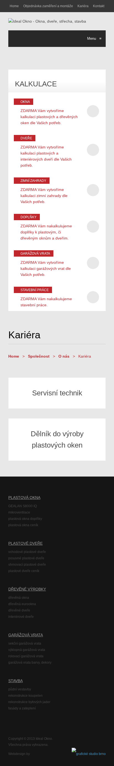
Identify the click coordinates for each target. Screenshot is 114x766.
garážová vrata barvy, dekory (29, 662)
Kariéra (83, 6)
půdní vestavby (19, 689)
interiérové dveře (21, 617)
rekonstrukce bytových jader (29, 702)
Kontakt (98, 6)
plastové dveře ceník (23, 571)
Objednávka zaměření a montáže (48, 6)
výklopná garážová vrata (26, 650)
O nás (63, 356)
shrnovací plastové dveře (27, 564)
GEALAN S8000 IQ (22, 506)
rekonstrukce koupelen (25, 696)
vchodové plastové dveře (27, 552)
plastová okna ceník (23, 525)
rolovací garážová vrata (25, 656)
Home (14, 6)
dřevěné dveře (19, 610)
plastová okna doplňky (25, 519)
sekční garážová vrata (24, 643)
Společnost (39, 356)
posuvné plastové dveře (26, 558)
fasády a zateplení (22, 708)
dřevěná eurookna (22, 604)
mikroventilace (19, 512)
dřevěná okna (18, 598)
